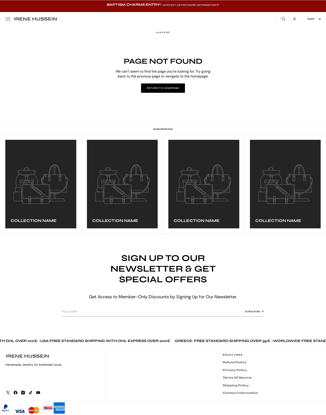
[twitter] (8, 392)
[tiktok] (30, 392)
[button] (8, 19)
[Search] (283, 19)
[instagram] (23, 392)
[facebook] (15, 392)
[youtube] (38, 392)
